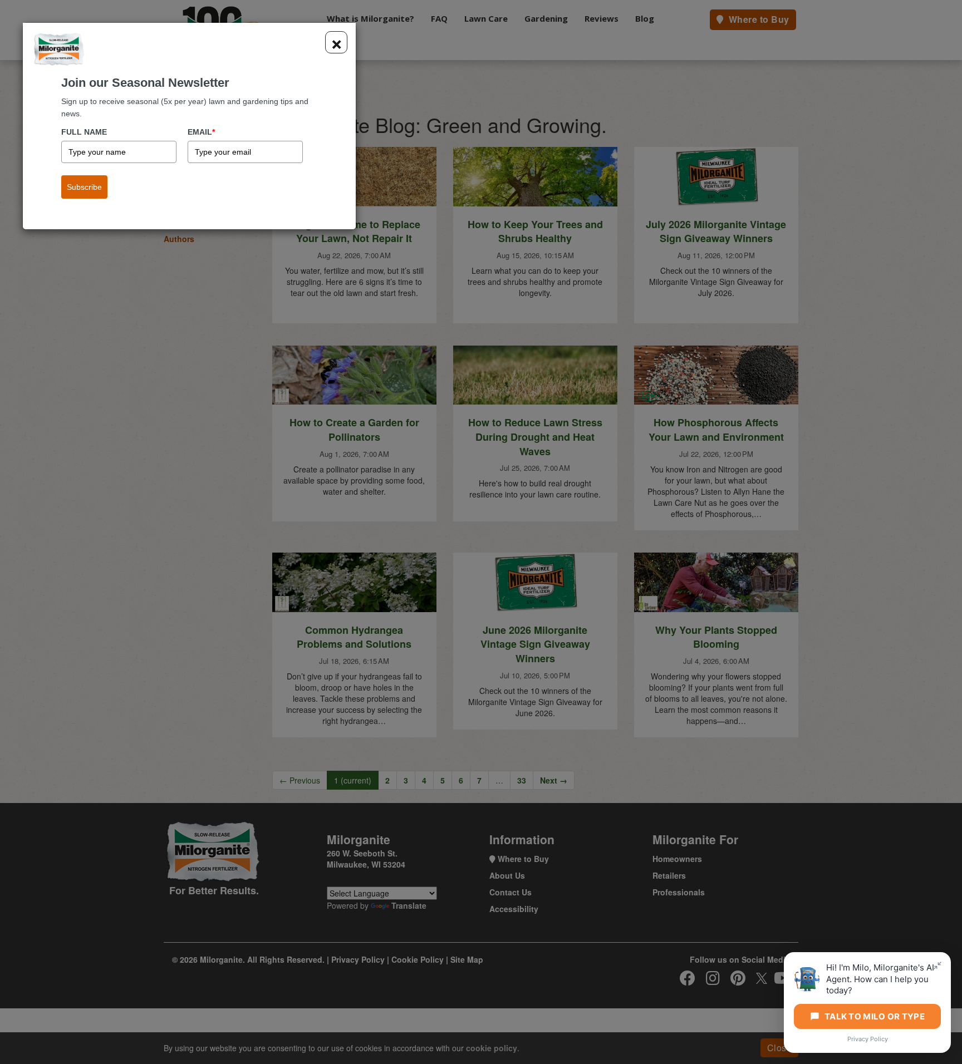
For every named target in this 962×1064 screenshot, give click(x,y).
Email (201, 131)
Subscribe (84, 187)
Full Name (84, 131)
